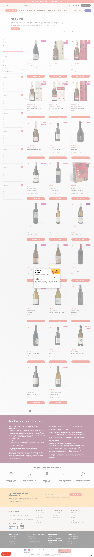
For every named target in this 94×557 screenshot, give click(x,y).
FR (91, 555)
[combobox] (90, 555)
